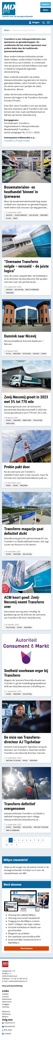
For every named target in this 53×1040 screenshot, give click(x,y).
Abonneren (7, 1001)
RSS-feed (8, 1030)
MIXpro (45, 10)
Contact (5, 996)
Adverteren (7, 999)
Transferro (9, 140)
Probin (26, 140)
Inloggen (6, 1004)
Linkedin (7, 1033)
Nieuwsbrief (9, 1026)
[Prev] (6, 840)
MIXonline (45, 4)
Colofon (5, 994)
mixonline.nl (9, 1023)
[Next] (16, 844)
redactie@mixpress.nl (17, 981)
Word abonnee (27, 948)
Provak (19, 140)
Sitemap (5, 1007)
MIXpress (6, 1011)
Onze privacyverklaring (12, 986)
